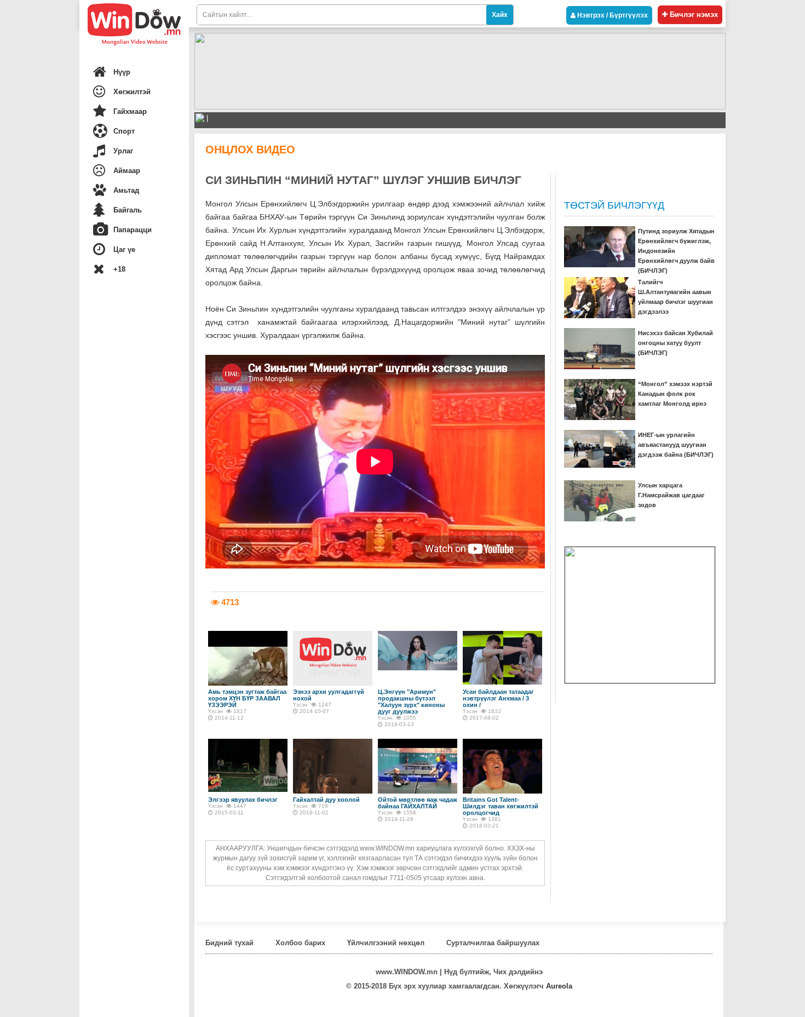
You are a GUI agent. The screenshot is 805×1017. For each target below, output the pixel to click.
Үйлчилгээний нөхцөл (385, 943)
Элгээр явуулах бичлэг (243, 799)
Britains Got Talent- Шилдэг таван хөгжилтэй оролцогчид (500, 806)
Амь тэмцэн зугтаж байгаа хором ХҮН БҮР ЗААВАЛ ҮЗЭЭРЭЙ (247, 698)
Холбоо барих (300, 943)
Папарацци (132, 230)
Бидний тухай (229, 943)
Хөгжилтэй (132, 92)
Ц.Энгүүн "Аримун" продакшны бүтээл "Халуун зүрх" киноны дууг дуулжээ (411, 701)
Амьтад (126, 190)
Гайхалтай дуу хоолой (326, 799)
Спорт (124, 131)
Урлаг (123, 151)
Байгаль (127, 210)
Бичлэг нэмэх (693, 14)
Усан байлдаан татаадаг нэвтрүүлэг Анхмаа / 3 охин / (498, 698)
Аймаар (126, 170)
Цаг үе (124, 249)
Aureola (559, 986)
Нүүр (121, 72)
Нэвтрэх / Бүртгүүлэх (612, 15)
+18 (119, 269)
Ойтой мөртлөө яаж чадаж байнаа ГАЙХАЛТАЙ (417, 802)
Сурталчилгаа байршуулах (492, 943)
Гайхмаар (130, 111)
